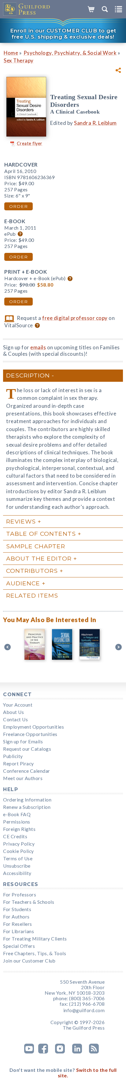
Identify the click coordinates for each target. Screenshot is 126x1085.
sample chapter (35, 546)
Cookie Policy (18, 851)
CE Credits (15, 836)
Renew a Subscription (26, 807)
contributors (32, 570)
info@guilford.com (84, 1010)
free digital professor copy (75, 318)
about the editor (39, 558)
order (18, 206)
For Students (17, 909)
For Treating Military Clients (35, 938)
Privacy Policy (19, 844)
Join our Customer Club (29, 960)
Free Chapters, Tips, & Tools (34, 953)
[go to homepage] (27, 9)
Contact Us (15, 719)
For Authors (16, 916)
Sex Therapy (19, 60)
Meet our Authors (23, 778)
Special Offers (19, 946)
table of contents (41, 533)
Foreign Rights (19, 829)
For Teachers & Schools (28, 902)
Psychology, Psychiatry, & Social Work (70, 53)
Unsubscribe (17, 866)
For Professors (19, 894)
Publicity (13, 756)
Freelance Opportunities (30, 734)
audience (23, 583)
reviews (21, 521)
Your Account (17, 705)
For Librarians (18, 931)
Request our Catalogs (27, 749)
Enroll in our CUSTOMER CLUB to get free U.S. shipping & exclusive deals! (63, 34)
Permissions (16, 821)
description (28, 375)
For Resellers (17, 924)
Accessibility (17, 873)
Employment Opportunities (33, 727)
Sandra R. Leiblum (95, 123)
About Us (13, 712)
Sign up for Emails (23, 741)
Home (11, 53)
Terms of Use (17, 858)
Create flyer (30, 143)
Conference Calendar (26, 771)
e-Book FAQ (17, 814)
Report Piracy (18, 763)
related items (32, 595)
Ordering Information (27, 799)
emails (38, 347)
